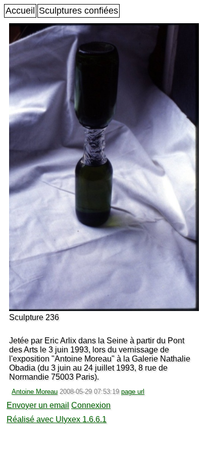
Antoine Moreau (35, 391)
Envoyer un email (38, 405)
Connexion (91, 405)
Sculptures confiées (78, 11)
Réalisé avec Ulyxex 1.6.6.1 (57, 419)
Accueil (20, 11)
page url (132, 391)
